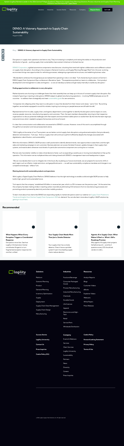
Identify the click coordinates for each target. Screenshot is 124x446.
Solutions (41, 10)
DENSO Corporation (20, 67)
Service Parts (67, 323)
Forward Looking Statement (94, 340)
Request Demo (95, 10)
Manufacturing (41, 314)
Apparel (66, 308)
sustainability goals (55, 98)
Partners (66, 359)
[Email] (3, 59)
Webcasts (87, 298)
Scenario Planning (42, 281)
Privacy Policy (89, 344)
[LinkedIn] (3, 50)
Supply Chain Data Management (47, 306)
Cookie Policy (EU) (42, 354)
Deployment (40, 302)
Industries (50, 10)
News (65, 363)
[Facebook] (3, 56)
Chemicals (66, 296)
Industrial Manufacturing (72, 292)
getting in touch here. (20, 199)
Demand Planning (42, 290)
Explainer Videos (89, 294)
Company (82, 10)
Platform (39, 277)
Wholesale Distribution (71, 327)
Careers (66, 371)
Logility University (42, 340)
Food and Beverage (70, 277)
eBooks (86, 290)
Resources (73, 10)
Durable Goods (68, 300)
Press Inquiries (41, 349)
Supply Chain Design (43, 310)
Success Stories (61, 10)
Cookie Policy (88, 335)
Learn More (73, 3)
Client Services (68, 347)
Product (39, 286)
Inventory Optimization (44, 294)
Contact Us (40, 344)
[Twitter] (3, 53)
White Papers (88, 302)
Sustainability (68, 355)
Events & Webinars (70, 339)
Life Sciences (67, 304)
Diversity (66, 367)
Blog (14, 50)
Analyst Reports (89, 277)
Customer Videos (90, 286)
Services (66, 343)
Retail (65, 318)
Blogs (85, 281)
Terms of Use (88, 349)
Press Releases (89, 306)
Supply (38, 298)
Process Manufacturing (71, 288)
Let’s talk (107, 10)
